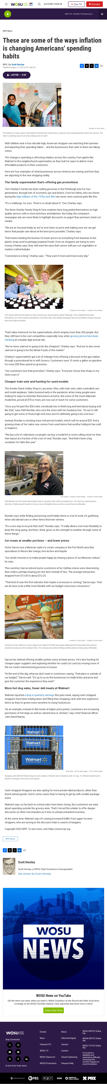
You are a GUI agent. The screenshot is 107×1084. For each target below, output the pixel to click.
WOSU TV (44, 1051)
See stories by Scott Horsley (34, 873)
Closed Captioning (69, 1057)
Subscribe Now (53, 1010)
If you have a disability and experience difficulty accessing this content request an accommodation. (91, 1058)
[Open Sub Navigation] (64, 4)
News (42, 1038)
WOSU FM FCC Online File (92, 1032)
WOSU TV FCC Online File (92, 1047)
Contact (64, 1051)
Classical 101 (45, 1044)
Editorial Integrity (68, 1038)
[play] (7, 14)
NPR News (8, 31)
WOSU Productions (48, 1063)
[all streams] (103, 14)
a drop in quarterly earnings (40, 695)
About (64, 1032)
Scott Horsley (18, 64)
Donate (95, 4)
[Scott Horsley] (9, 866)
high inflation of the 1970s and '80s (35, 196)
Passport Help (67, 1063)
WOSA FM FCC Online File (92, 1039)
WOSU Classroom (47, 1057)
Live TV (78, 4)
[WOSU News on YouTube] (53, 938)
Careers (64, 1044)
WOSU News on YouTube (53, 996)
